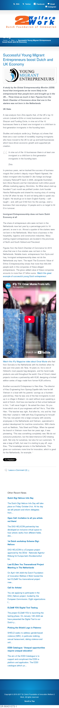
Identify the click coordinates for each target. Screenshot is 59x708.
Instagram (52, 7)
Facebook (40, 4)
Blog (12, 40)
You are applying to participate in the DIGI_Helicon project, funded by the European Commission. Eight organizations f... (26, 597)
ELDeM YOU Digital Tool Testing (23, 607)
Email (52, 4)
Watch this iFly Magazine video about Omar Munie (25, 361)
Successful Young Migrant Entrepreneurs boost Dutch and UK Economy (28, 59)
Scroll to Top (30, 701)
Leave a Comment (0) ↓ (18, 470)
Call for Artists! (15, 587)
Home (5, 40)
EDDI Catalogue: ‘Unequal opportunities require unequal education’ (26, 649)
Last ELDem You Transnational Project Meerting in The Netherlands (26, 566)
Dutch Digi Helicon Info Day (20, 497)
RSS (17, 4)
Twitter (28, 4)
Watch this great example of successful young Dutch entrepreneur (27, 275)
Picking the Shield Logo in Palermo (24, 627)
